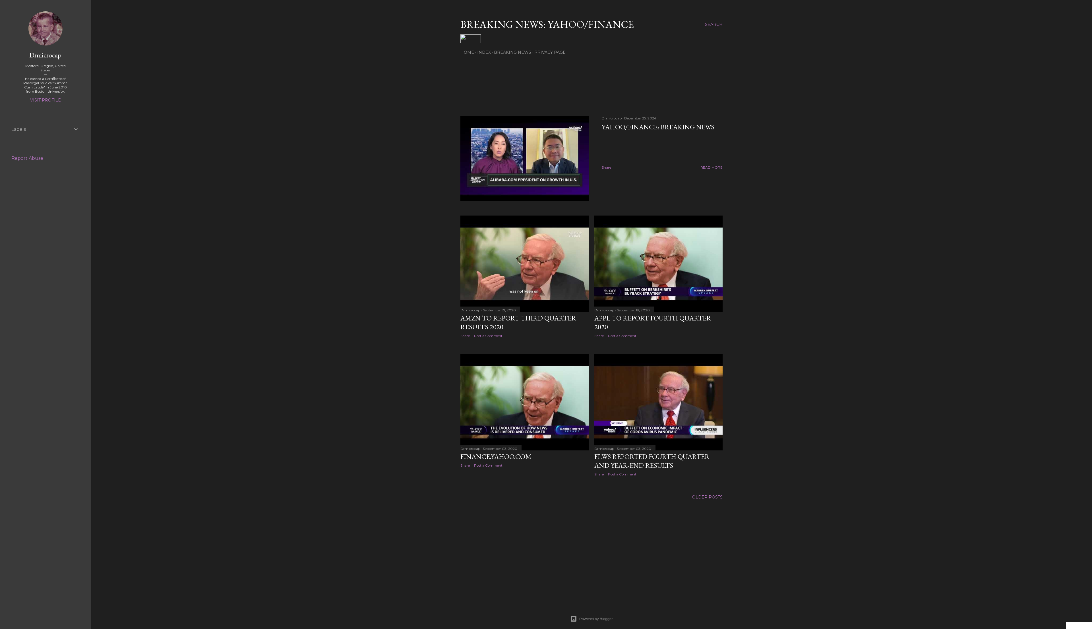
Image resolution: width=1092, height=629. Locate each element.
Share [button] (606, 167)
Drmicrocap (45, 55)
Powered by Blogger (596, 618)
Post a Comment (488, 336)
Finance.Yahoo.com (495, 456)
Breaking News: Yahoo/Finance (547, 24)
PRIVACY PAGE (550, 52)
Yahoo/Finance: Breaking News (658, 127)
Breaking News (512, 52)
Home (467, 52)
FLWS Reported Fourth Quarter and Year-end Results (652, 461)
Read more (711, 167)
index (484, 52)
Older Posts (707, 497)
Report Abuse (27, 158)
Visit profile (45, 100)
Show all (705, 85)
